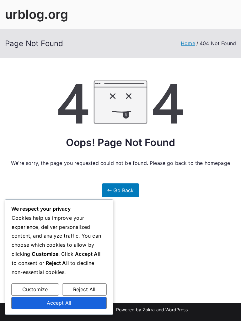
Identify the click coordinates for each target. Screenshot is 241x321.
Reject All (84, 289)
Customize (35, 289)
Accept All (59, 303)
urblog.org (36, 14)
